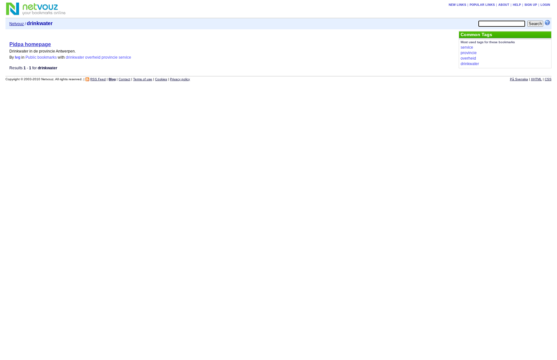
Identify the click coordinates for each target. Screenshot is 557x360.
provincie (110, 57)
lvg (17, 57)
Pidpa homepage (30, 44)
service (125, 57)
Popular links (482, 4)
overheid (93, 57)
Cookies (161, 79)
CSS (548, 79)
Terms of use (142, 79)
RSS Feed (98, 79)
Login (545, 4)
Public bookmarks (41, 57)
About (503, 4)
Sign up (530, 4)
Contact (124, 79)
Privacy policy (180, 79)
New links (457, 4)
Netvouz (16, 24)
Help (517, 4)
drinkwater (75, 57)
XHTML (536, 79)
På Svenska (519, 79)
